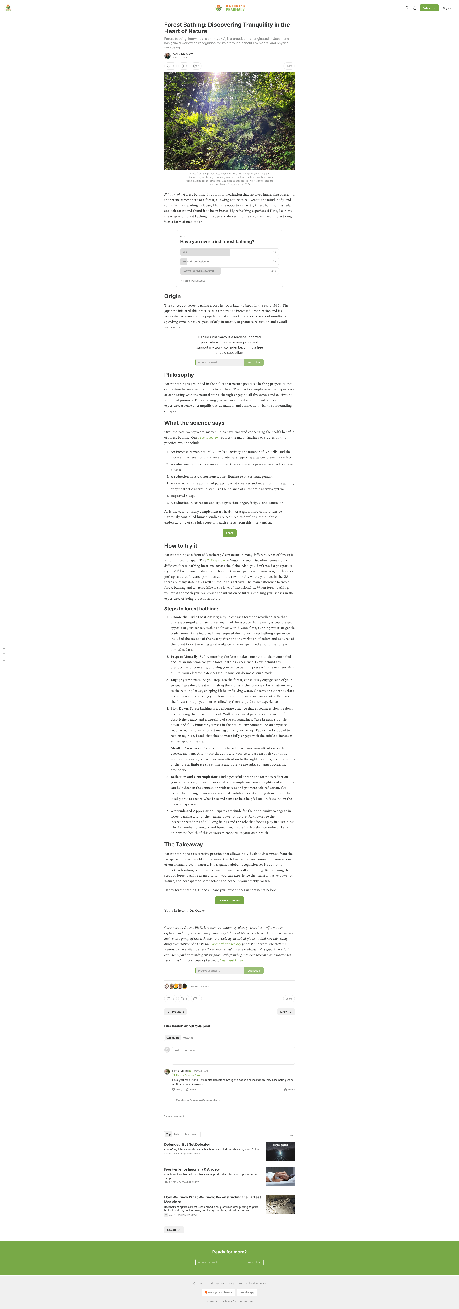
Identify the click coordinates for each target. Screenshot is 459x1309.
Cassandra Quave (183, 54)
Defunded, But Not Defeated (187, 1144)
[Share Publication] (414, 7)
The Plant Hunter (232, 960)
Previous (178, 1012)
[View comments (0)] (199, 1220)
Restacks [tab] (188, 1037)
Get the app (247, 1292)
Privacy (230, 1283)
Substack (211, 1301)
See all (171, 1230)
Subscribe (429, 8)
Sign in (448, 8)
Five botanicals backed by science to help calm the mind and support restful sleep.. (211, 1176)
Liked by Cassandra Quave (188, 1075)
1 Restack (206, 986)
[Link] (159, 296)
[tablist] (179, 1037)
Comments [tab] (172, 1037)
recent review (208, 437)
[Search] (407, 7)
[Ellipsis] (293, 1070)
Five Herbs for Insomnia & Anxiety (192, 1169)
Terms (240, 1283)
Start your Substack (220, 1292)
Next (283, 1012)
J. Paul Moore (180, 1070)
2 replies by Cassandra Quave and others (199, 1100)
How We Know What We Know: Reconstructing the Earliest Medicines (212, 1199)
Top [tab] (168, 1134)
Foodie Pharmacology (225, 944)
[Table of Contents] (3, 654)
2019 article (216, 560)
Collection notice (256, 1283)
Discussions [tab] (191, 1134)
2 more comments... (176, 1116)
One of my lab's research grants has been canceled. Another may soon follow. (212, 1149)
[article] (229, 1152)
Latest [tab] (177, 1134)
